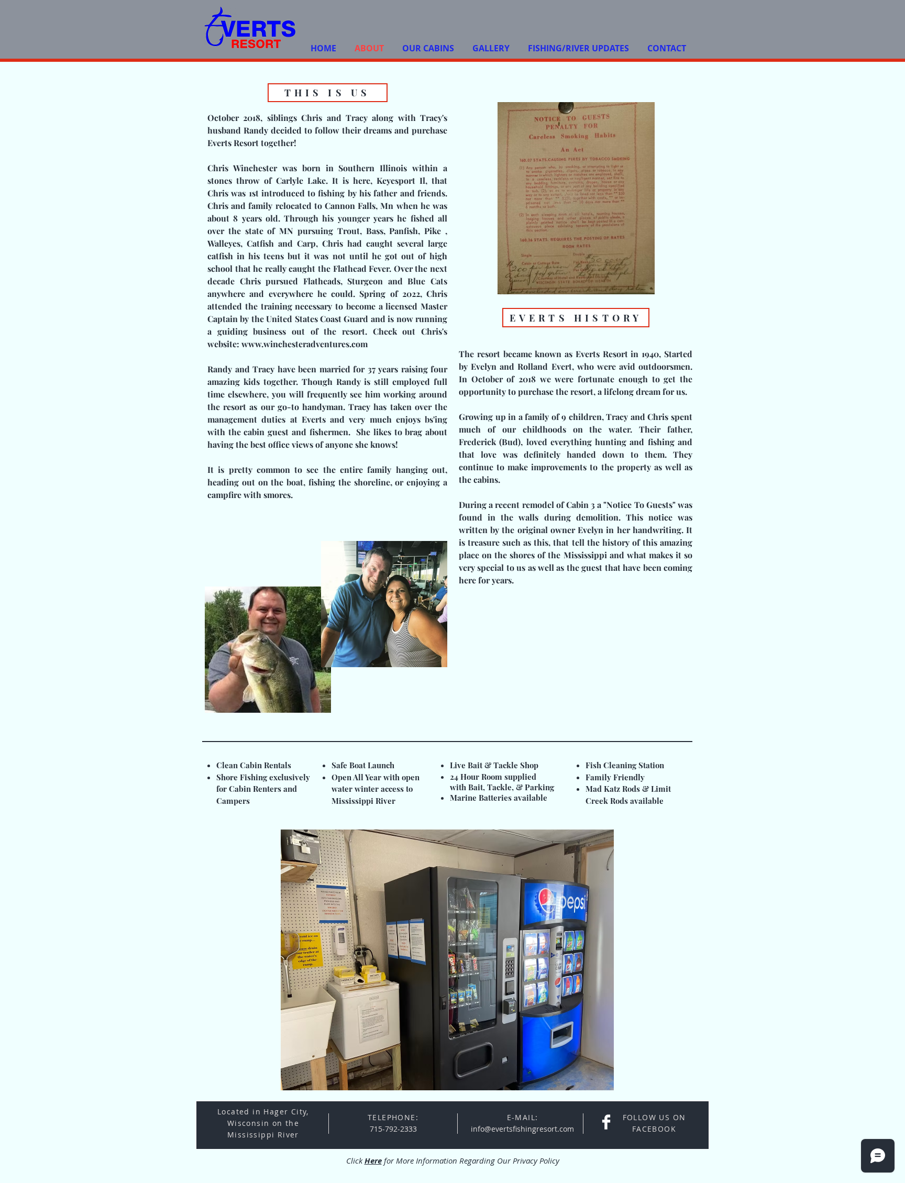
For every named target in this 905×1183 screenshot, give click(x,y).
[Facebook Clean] (606, 1122)
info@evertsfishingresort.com (522, 1129)
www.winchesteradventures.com (304, 343)
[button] (447, 960)
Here (373, 1160)
